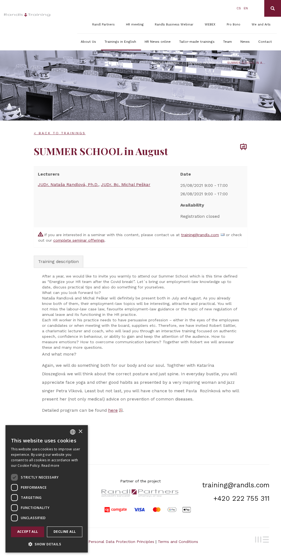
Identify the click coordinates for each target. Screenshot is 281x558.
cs (239, 8)
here (113, 410)
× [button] (80, 432)
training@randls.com (200, 235)
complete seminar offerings (79, 240)
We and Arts (261, 24)
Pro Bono (233, 24)
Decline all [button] (65, 531)
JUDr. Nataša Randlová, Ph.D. (68, 184)
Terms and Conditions (178, 541)
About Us (88, 41)
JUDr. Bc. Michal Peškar (125, 184)
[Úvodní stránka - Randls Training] (27, 15)
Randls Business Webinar (174, 24)
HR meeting (135, 24)
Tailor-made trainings (197, 41)
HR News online (158, 41)
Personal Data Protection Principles (121, 541)
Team (227, 41)
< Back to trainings (60, 133)
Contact (265, 41)
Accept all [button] (27, 531)
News (245, 41)
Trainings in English (120, 41)
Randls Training (165, 63)
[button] (46, 544)
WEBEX (210, 24)
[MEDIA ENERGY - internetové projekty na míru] (260, 538)
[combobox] (72, 432)
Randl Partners (103, 24)
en (246, 8)
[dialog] (46, 489)
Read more (50, 465)
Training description (58, 261)
